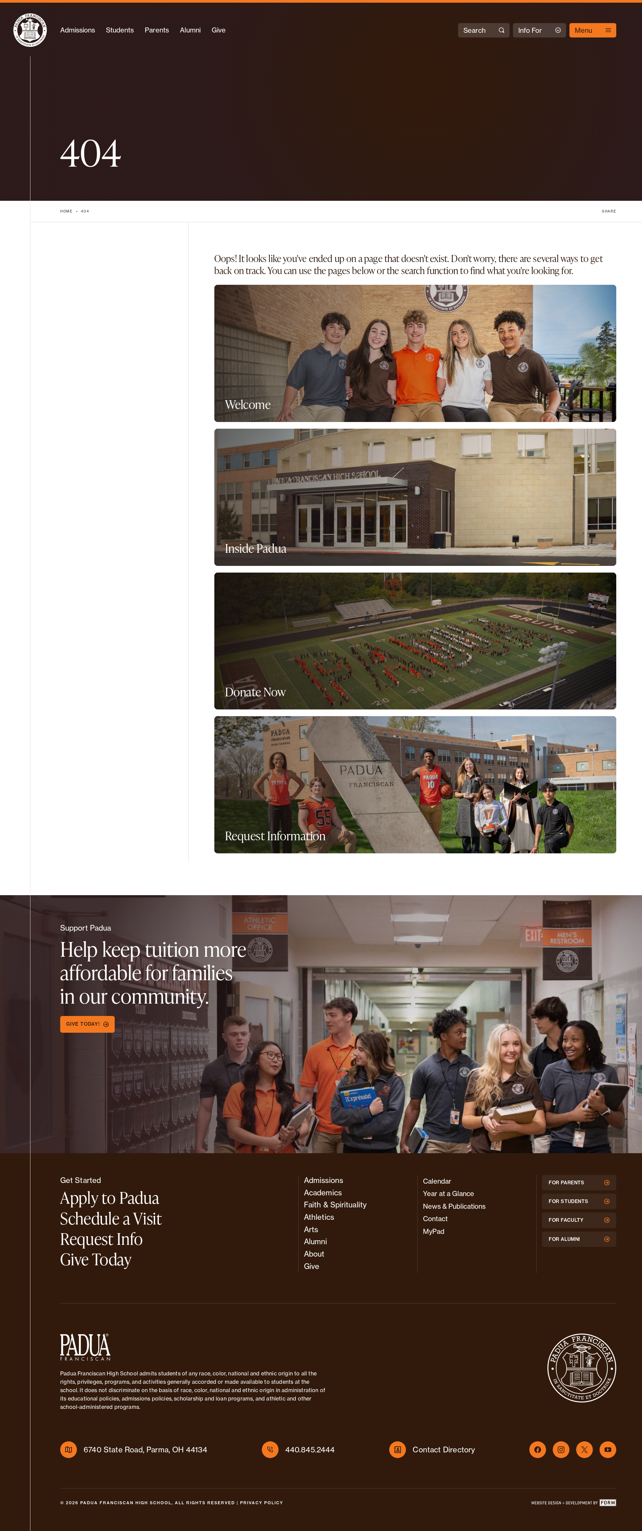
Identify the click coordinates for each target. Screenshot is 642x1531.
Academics (323, 1192)
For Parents (566, 1183)
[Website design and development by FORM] (573, 1504)
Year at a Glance (448, 1193)
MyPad (433, 1231)
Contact (435, 1218)
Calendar (437, 1181)
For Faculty (566, 1220)
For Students (568, 1201)
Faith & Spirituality (335, 1204)
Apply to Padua (109, 1197)
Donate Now (255, 691)
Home (66, 211)
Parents (157, 30)
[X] (584, 1449)
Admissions (77, 30)
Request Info (101, 1238)
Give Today (96, 1259)
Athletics (319, 1216)
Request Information (275, 835)
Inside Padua (256, 548)
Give (219, 30)
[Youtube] (608, 1449)
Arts (311, 1229)
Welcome (248, 404)
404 (85, 211)
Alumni (190, 30)
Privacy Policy (261, 1502)
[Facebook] (537, 1449)
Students (120, 30)
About (314, 1253)
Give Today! (83, 1024)
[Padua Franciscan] (30, 30)
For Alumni (564, 1239)
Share (609, 211)
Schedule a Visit (111, 1218)
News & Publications (454, 1206)
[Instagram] (561, 1449)
